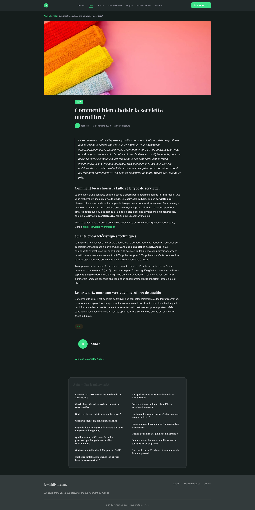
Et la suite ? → (201, 5)
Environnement (144, 5)
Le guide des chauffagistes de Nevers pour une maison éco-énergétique (99, 429)
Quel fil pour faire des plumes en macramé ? (155, 433)
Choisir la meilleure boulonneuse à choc (96, 420)
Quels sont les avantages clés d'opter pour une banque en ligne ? (155, 416)
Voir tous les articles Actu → (90, 359)
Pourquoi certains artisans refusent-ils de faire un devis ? (153, 396)
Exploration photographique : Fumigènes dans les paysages (155, 425)
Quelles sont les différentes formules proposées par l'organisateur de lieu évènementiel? (94, 440)
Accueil (81, 5)
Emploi (129, 5)
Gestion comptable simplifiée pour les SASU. (98, 450)
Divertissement (114, 5)
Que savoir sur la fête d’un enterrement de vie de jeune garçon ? (155, 452)
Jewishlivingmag (56, 484)
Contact (207, 483)
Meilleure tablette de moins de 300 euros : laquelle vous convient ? (97, 458)
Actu (91, 5)
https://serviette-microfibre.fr (98, 226)
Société (158, 5)
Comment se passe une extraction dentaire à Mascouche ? (98, 396)
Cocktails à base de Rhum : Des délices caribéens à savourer (152, 406)
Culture (100, 5)
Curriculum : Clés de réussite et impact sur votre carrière (97, 406)
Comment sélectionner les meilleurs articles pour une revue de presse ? (155, 442)
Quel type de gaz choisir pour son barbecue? (98, 414)
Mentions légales (192, 483)
